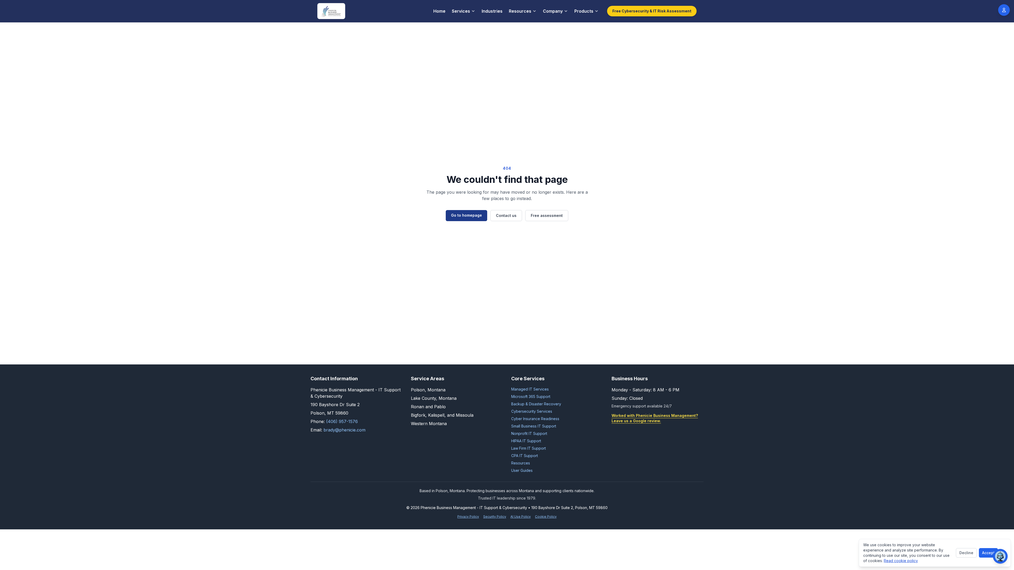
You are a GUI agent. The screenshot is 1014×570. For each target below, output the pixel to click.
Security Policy (494, 517)
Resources (520, 11)
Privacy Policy (468, 517)
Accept (988, 552)
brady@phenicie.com (344, 430)
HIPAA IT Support (526, 441)
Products (583, 11)
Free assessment (547, 215)
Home (439, 11)
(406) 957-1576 (342, 421)
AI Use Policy (520, 517)
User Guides (522, 470)
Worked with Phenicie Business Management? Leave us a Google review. (655, 418)
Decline (966, 552)
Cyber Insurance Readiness (535, 418)
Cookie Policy (546, 517)
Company (553, 11)
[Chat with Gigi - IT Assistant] (1000, 556)
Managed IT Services (530, 389)
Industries (492, 11)
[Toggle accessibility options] (1004, 10)
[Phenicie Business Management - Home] (331, 11)
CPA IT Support (524, 455)
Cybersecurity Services (531, 411)
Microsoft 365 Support (530, 396)
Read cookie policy (901, 560)
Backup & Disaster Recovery (536, 404)
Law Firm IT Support (528, 448)
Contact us (506, 215)
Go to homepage (466, 215)
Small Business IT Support (533, 426)
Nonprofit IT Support (529, 433)
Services (461, 11)
